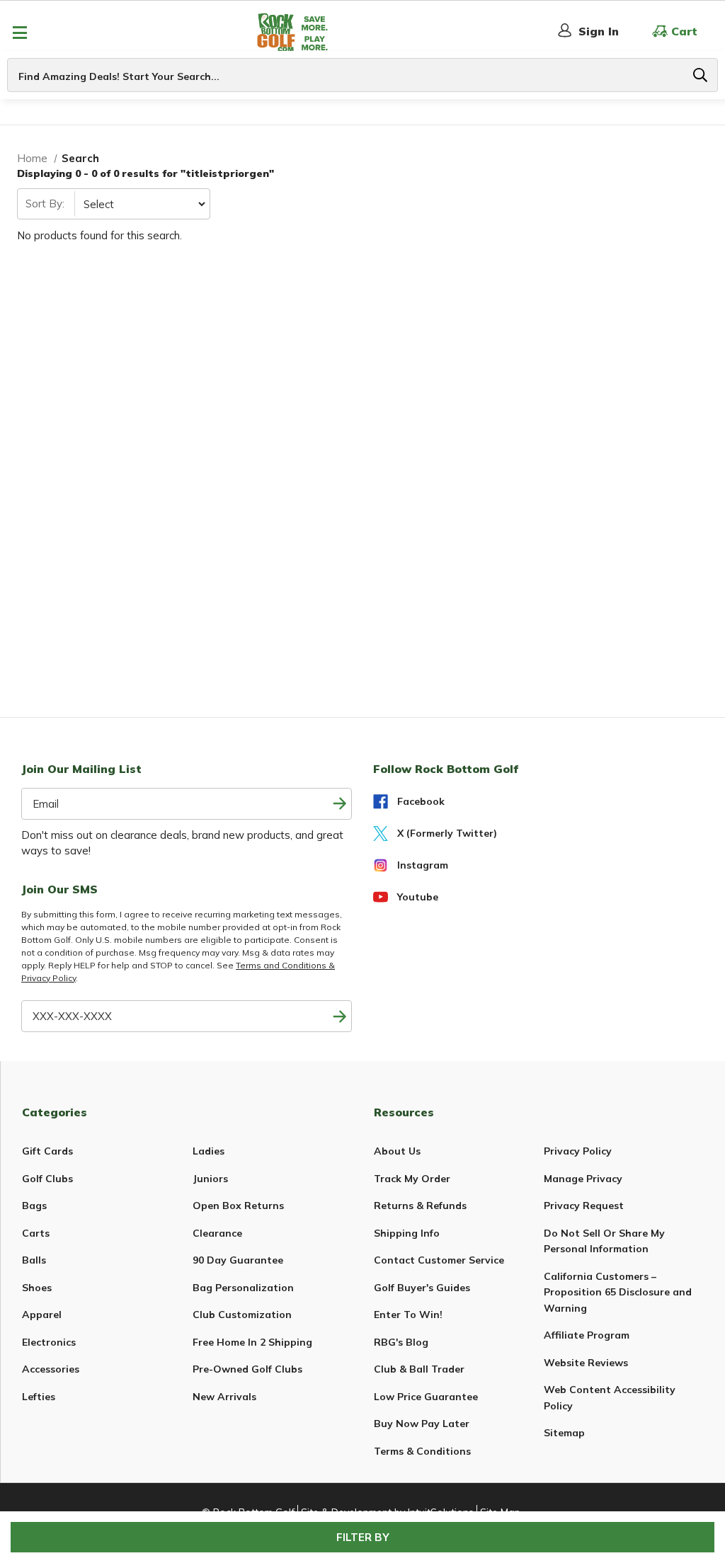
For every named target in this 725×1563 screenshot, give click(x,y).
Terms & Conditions (422, 1451)
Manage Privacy (583, 1178)
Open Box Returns (238, 1205)
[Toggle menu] (19, 32)
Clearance (217, 1233)
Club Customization (242, 1314)
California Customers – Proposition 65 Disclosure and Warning (618, 1292)
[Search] (700, 75)
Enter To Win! (408, 1314)
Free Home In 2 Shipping (252, 1342)
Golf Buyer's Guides (422, 1287)
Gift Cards (47, 1151)
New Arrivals (224, 1396)
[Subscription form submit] (339, 804)
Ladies (208, 1151)
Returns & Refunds (420, 1205)
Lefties (38, 1396)
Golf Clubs (47, 1178)
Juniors (210, 1178)
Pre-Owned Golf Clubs (247, 1369)
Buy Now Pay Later (421, 1423)
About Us (397, 1151)
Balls (34, 1260)
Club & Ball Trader (419, 1369)
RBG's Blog (401, 1342)
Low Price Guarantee (426, 1396)
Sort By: (44, 203)
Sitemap (564, 1432)
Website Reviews (586, 1362)
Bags (34, 1205)
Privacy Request (584, 1205)
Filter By (362, 1537)
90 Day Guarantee (238, 1260)
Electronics (49, 1342)
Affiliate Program (586, 1335)
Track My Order (412, 1178)
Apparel (42, 1314)
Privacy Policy (578, 1151)
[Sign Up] (339, 1016)
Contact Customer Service (439, 1260)
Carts (36, 1233)
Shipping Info (407, 1233)
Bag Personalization (243, 1287)
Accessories (50, 1369)
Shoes (37, 1287)
